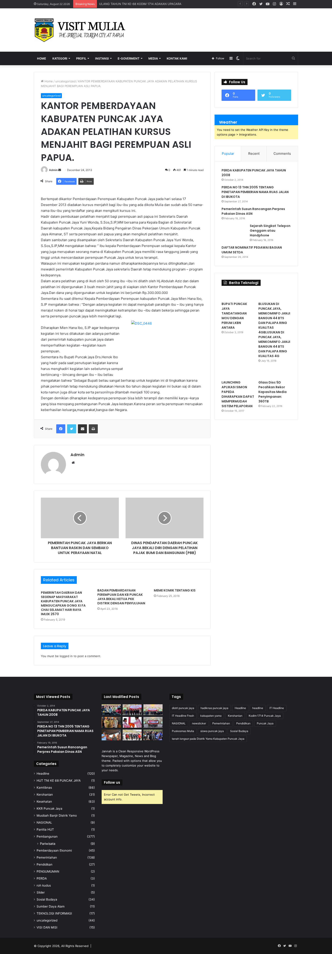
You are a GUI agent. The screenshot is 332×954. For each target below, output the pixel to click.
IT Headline (276, 708)
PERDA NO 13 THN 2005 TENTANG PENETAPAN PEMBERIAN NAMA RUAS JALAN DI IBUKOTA (255, 192)
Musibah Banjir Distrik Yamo (57, 815)
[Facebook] (60, 428)
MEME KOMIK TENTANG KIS (175, 590)
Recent (254, 153)
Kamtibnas (44, 787)
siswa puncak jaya (212, 731)
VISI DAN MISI (47, 927)
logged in (66, 656)
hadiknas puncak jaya (214, 708)
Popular (228, 153)
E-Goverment (129, 58)
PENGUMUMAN (48, 871)
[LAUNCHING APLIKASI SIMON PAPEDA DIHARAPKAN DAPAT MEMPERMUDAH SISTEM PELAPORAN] (238, 373)
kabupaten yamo (211, 715)
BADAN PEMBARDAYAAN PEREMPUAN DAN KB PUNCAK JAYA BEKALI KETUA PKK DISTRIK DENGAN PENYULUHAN (121, 596)
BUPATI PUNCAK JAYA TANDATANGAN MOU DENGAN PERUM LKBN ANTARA (234, 316)
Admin (53, 170)
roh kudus (44, 885)
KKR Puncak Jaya (49, 808)
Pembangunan (47, 836)
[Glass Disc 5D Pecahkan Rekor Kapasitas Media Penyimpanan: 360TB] (274, 373)
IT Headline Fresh (183, 715)
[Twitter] (71, 428)
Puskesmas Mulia (183, 731)
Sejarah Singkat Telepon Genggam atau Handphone (270, 231)
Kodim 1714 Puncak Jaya (265, 715)
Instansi (102, 58)
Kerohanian (45, 794)
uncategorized (65, 81)
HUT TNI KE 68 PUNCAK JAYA (59, 780)
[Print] (93, 428)
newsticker (199, 723)
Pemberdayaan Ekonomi (54, 850)
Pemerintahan (47, 857)
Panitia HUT (45, 829)
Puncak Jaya (265, 723)
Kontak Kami (177, 58)
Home (41, 58)
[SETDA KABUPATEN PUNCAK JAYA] (81, 30)
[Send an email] (59, 170)
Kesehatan (44, 801)
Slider (41, 892)
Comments (282, 153)
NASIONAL (44, 822)
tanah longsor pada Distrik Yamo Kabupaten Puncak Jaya (208, 738)
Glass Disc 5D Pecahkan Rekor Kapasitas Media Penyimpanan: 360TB (272, 392)
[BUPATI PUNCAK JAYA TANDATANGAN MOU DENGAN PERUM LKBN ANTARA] (238, 294)
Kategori (59, 58)
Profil (81, 58)
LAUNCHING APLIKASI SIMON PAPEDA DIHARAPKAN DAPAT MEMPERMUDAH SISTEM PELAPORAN (238, 394)
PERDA (42, 878)
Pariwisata (47, 843)
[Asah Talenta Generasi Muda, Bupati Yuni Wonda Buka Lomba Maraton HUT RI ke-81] (153, 735)
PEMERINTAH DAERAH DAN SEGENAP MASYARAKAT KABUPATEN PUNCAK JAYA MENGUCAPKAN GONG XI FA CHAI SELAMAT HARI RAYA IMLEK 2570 (63, 603)
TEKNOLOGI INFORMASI (54, 913)
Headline (43, 773)
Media (153, 58)
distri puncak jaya (183, 708)
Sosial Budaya (47, 899)
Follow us (112, 782)
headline (257, 708)
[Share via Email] (82, 428)
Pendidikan (44, 864)
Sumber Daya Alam (51, 906)
